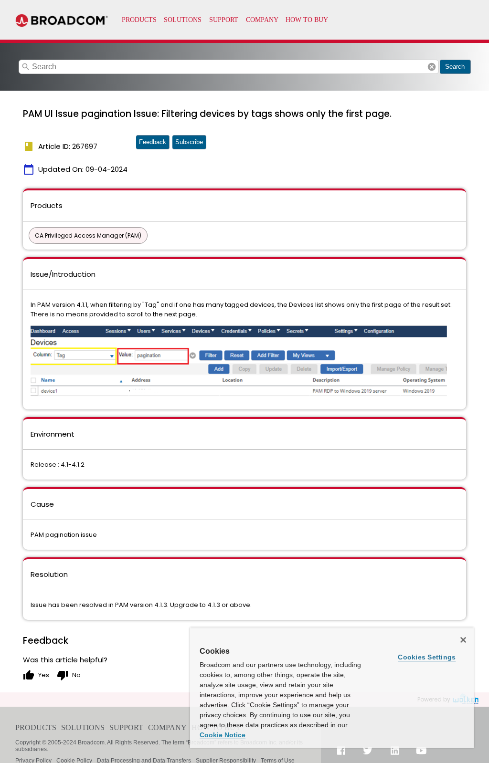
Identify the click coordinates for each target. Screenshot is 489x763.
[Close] (463, 640)
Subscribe (189, 142)
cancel (431, 67)
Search (455, 66)
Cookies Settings (427, 657)
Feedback (152, 142)
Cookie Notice (222, 735)
